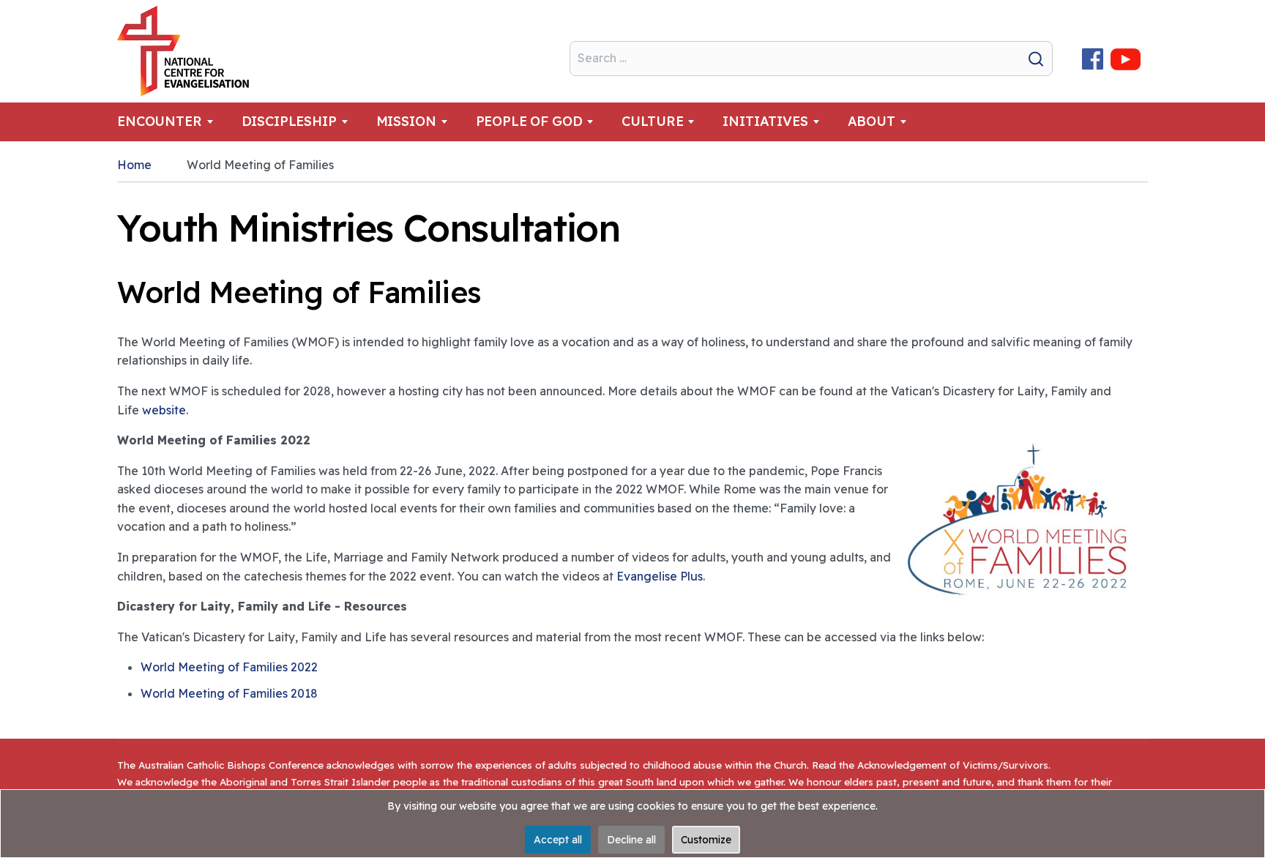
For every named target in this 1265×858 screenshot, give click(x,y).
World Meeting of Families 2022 (229, 667)
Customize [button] (706, 839)
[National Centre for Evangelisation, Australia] (183, 51)
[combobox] (811, 58)
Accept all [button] (558, 839)
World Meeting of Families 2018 (229, 693)
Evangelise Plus (659, 576)
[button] (173, 121)
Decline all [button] (631, 839)
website (164, 410)
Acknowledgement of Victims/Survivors (952, 765)
